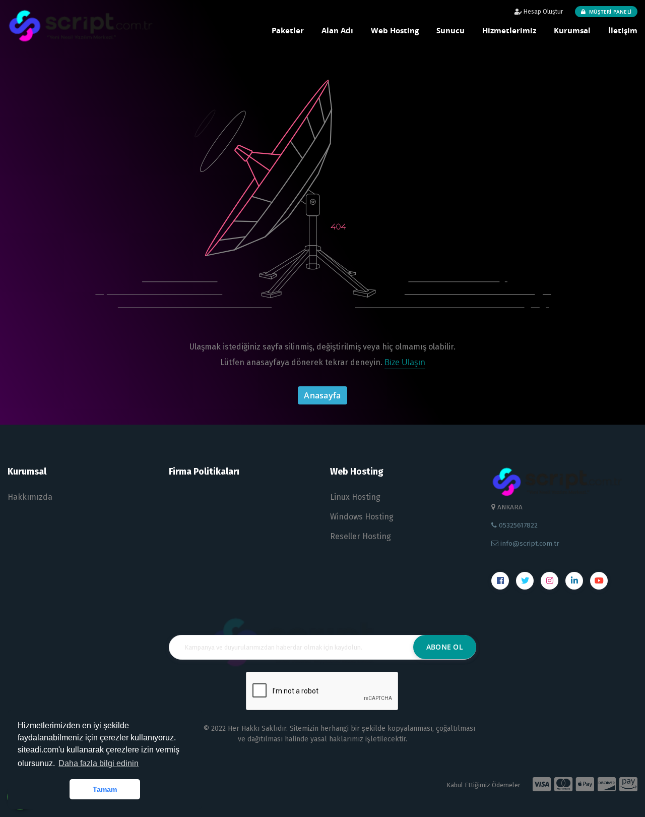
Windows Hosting (362, 516)
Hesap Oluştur (542, 11)
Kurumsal (572, 30)
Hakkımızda (30, 497)
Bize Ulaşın (404, 362)
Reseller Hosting (360, 536)
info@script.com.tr (528, 543)
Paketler (288, 30)
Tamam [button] (105, 789)
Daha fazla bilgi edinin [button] (98, 763)
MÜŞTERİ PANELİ (609, 11)
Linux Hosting (355, 497)
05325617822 (517, 525)
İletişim (622, 30)
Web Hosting (395, 30)
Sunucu (450, 30)
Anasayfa (322, 395)
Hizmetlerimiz (509, 30)
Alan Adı (337, 30)
